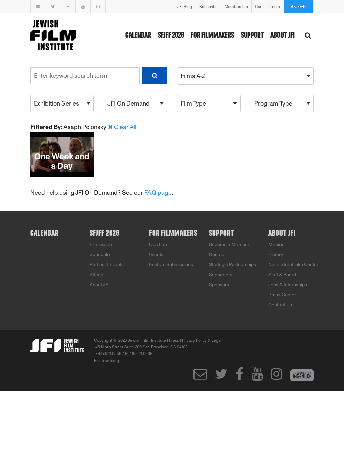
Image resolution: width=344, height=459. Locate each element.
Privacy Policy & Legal (201, 340)
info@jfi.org (108, 360)
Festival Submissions (171, 264)
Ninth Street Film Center (293, 264)
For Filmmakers (212, 35)
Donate (216, 254)
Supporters (220, 275)
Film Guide (101, 244)
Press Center (282, 295)
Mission (276, 244)
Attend (96, 275)
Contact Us (280, 305)
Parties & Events (107, 264)
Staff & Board (282, 275)
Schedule (100, 254)
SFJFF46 (299, 6)
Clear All (125, 127)
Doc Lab (158, 244)
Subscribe (208, 6)
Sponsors (219, 285)
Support (252, 35)
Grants (156, 254)
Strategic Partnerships (232, 264)
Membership (236, 6)
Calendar (138, 35)
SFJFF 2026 (171, 35)
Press (174, 340)
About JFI (282, 35)
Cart (259, 6)
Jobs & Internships (287, 285)
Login (275, 6)
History (275, 254)
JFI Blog (184, 6)
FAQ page (158, 192)
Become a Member (229, 244)
